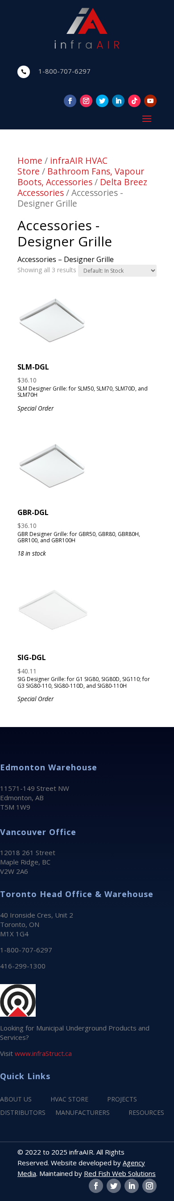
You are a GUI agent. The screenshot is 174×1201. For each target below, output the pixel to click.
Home (29, 160)
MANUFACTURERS (82, 1113)
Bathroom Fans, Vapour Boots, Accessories (80, 176)
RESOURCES (146, 1113)
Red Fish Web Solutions (120, 1173)
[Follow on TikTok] (134, 101)
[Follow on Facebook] (70, 101)
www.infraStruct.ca (43, 1053)
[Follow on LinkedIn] (118, 101)
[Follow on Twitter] (102, 101)
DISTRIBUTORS (23, 1113)
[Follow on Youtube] (150, 101)
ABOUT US (16, 1099)
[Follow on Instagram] (86, 101)
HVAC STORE (69, 1099)
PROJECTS (122, 1099)
